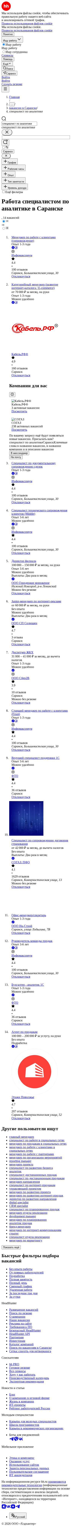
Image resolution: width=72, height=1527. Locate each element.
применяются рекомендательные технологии (34, 1483)
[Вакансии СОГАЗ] (39, 901)
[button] (6, 77)
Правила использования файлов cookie (27, 30)
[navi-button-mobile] (5, 89)
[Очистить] (7, 132)
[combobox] (19, 124)
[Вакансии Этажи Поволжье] (40, 1072)
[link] (8, 68)
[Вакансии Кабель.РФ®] (40, 328)
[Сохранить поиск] (5, 142)
